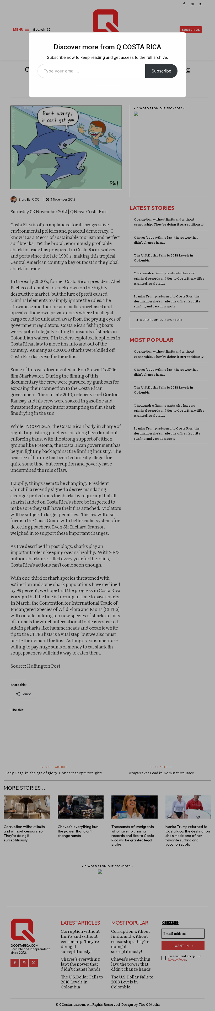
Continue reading (107, 86)
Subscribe (161, 71)
